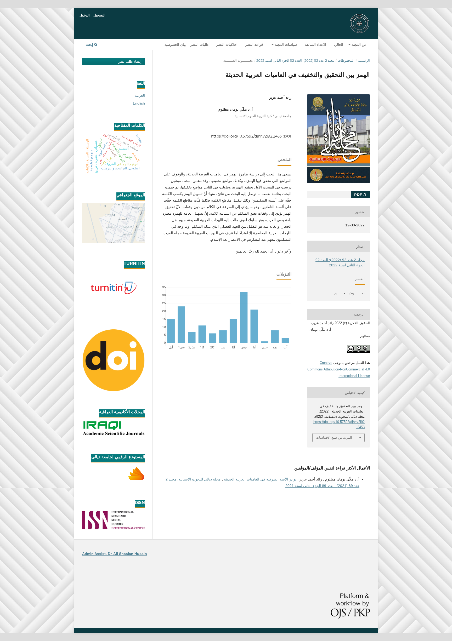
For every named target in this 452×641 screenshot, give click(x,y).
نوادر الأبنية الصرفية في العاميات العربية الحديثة (259, 479)
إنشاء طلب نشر (130, 61)
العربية (140, 95)
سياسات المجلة (285, 44)
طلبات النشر (199, 44)
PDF (358, 194)
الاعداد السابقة (315, 44)
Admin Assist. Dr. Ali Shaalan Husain (114, 554)
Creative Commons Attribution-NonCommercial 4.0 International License (338, 369)
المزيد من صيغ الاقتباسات (334, 437)
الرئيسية (364, 60)
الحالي (338, 44)
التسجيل (99, 15)
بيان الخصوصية (175, 44)
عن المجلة (358, 44)
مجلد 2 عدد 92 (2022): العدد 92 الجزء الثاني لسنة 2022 (295, 60)
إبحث (90, 44)
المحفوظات (346, 60)
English (139, 103)
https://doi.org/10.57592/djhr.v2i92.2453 (246, 136)
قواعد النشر (254, 44)
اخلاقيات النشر (227, 44)
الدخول (85, 15)
